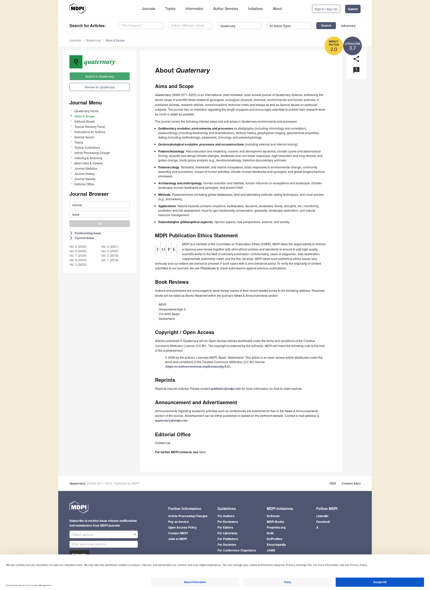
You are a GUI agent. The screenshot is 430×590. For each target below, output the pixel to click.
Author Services (225, 8)
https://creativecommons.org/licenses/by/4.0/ (198, 366)
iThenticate (208, 268)
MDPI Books (275, 521)
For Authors (225, 516)
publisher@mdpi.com (226, 388)
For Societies (226, 544)
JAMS (271, 550)
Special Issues (84, 137)
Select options (82, 534)
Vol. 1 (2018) (109, 260)
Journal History (84, 173)
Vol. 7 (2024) (78, 255)
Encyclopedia (276, 544)
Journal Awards (85, 179)
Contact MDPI (178, 533)
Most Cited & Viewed (88, 163)
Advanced (348, 25)
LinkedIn (322, 516)
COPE (266, 244)
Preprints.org (276, 527)
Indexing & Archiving (88, 158)
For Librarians (227, 533)
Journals (148, 8)
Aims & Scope (115, 40)
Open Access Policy (182, 527)
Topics (170, 8)
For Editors (225, 527)
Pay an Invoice (178, 521)
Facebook (323, 521)
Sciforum (273, 516)
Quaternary (93, 40)
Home (86, 111)
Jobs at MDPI (177, 539)
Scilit (270, 533)
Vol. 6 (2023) (78, 260)
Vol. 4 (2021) (109, 246)
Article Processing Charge (92, 152)
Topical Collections (87, 147)
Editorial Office (84, 184)
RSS (333, 483)
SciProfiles (274, 539)
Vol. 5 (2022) (78, 264)
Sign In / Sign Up (326, 9)
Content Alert (351, 483)
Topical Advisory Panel (89, 126)
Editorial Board (84, 121)
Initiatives (255, 8)
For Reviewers (227, 521)
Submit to (99, 76)
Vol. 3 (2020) (109, 251)
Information (194, 8)
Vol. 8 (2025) (78, 251)
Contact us (162, 443)
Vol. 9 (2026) (78, 246)
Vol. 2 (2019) (109, 255)
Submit (353, 9)
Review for (100, 87)
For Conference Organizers (236, 550)
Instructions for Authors (89, 132)
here (202, 452)
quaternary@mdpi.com (171, 420)
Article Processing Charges (188, 516)
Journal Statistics (85, 168)
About (277, 8)
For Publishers (227, 539)
